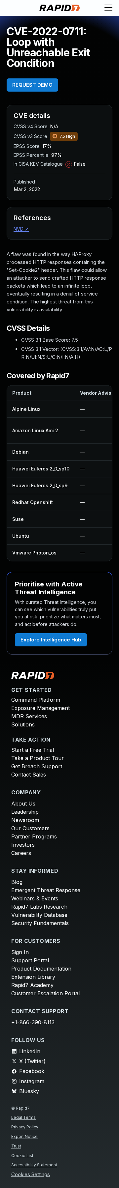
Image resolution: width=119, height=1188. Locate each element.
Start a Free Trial (32, 750)
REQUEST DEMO (32, 85)
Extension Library (33, 977)
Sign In (20, 952)
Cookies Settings (30, 1174)
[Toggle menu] (108, 8)
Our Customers (30, 828)
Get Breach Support (36, 766)
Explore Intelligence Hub (50, 639)
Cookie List (22, 1155)
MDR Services (29, 716)
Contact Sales (28, 774)
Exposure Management (40, 708)
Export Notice (24, 1136)
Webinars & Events (34, 898)
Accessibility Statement (34, 1164)
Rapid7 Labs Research (39, 906)
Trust (16, 1146)
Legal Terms (23, 1117)
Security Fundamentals (40, 923)
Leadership (25, 811)
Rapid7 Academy (32, 985)
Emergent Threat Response (45, 890)
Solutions (23, 724)
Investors (23, 844)
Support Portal (30, 960)
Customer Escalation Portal (45, 993)
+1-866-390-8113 (33, 1022)
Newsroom (25, 820)
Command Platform (35, 699)
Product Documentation (41, 968)
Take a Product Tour (37, 758)
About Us (23, 803)
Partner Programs (34, 836)
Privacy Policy (24, 1126)
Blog (16, 882)
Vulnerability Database (39, 915)
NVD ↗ (21, 229)
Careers (21, 853)
